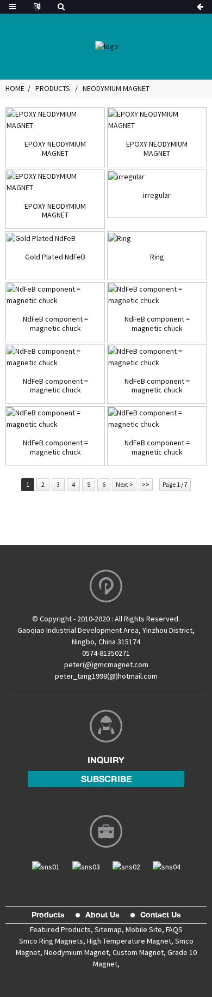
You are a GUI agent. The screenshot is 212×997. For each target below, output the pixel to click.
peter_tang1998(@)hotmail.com (106, 676)
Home (14, 88)
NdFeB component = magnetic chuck (55, 324)
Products (52, 88)
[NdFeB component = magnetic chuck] (55, 294)
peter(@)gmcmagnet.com (106, 664)
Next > (124, 484)
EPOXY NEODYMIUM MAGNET (55, 149)
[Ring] (156, 238)
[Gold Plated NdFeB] (55, 238)
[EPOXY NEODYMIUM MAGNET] (55, 119)
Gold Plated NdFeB (55, 257)
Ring (157, 257)
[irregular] (156, 177)
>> (145, 484)
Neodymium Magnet (116, 88)
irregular (157, 195)
